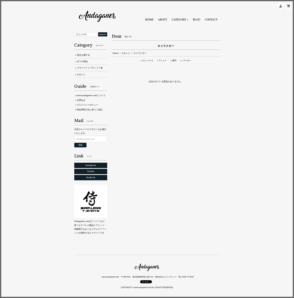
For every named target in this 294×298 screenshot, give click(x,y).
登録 (80, 145)
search (102, 34)
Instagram (91, 165)
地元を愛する (83, 55)
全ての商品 (82, 61)
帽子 (174, 60)
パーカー (186, 60)
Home (115, 53)
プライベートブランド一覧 (90, 68)
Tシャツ (163, 60)
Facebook (90, 177)
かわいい (126, 53)
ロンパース (148, 60)
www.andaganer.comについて (91, 95)
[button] (180, 20)
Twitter (90, 171)
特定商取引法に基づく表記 (89, 109)
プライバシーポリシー (87, 105)
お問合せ (81, 100)
